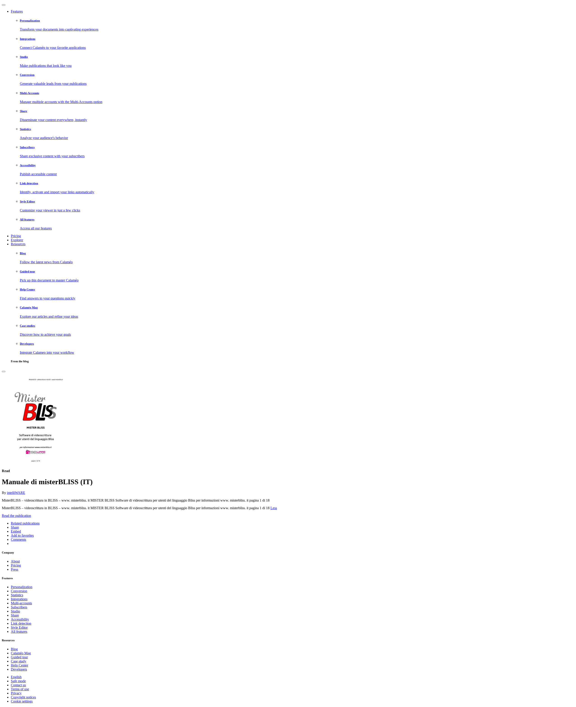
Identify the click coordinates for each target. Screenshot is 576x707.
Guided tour (19, 657)
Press (14, 569)
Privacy (16, 693)
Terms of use (20, 689)
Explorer (17, 240)
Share (15, 615)
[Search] (3, 371)
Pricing (16, 236)
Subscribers (19, 607)
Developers (19, 669)
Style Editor (19, 627)
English (16, 677)
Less (273, 508)
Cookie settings (22, 701)
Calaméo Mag (21, 653)
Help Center (19, 665)
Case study (18, 661)
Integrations (19, 599)
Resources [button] (18, 244)
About (15, 561)
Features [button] (17, 11)
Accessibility (20, 619)
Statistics (17, 595)
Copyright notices (23, 697)
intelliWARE (16, 493)
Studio (15, 611)
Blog (14, 649)
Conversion (19, 591)
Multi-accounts (21, 603)
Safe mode (18, 681)
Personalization (21, 587)
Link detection (21, 623)
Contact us (18, 685)
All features (19, 631)
